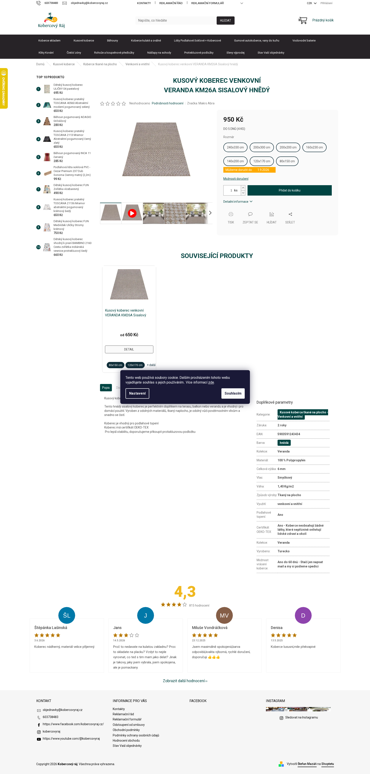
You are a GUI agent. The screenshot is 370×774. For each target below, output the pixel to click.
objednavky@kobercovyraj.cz (63, 710)
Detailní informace (235, 201)
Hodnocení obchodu (126, 740)
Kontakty (144, 3)
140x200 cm (235, 161)
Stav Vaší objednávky (127, 745)
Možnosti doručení (235, 178)
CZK (310, 3)
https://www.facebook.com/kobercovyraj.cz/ (73, 724)
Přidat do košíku (289, 190)
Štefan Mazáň (307, 764)
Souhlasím (233, 393)
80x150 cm (287, 161)
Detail (129, 349)
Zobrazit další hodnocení (184, 680)
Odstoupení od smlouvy (129, 724)
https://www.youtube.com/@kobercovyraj (71, 738)
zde (211, 382)
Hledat (225, 20)
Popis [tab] (106, 387)
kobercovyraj (51, 731)
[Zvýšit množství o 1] (243, 187)
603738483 (50, 717)
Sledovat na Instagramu (301, 717)
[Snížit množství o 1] (243, 192)
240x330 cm (235, 147)
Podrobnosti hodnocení (167, 103)
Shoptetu (327, 764)
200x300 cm (261, 147)
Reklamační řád (171, 3)
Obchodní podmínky (126, 730)
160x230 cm (314, 147)
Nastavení (137, 393)
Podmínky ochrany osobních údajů (136, 735)
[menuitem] (49, 41)
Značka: (200, 103)
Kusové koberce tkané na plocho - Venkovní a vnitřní (303, 414)
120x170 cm (261, 161)
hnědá (284, 442)
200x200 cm (288, 147)
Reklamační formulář (207, 3)
